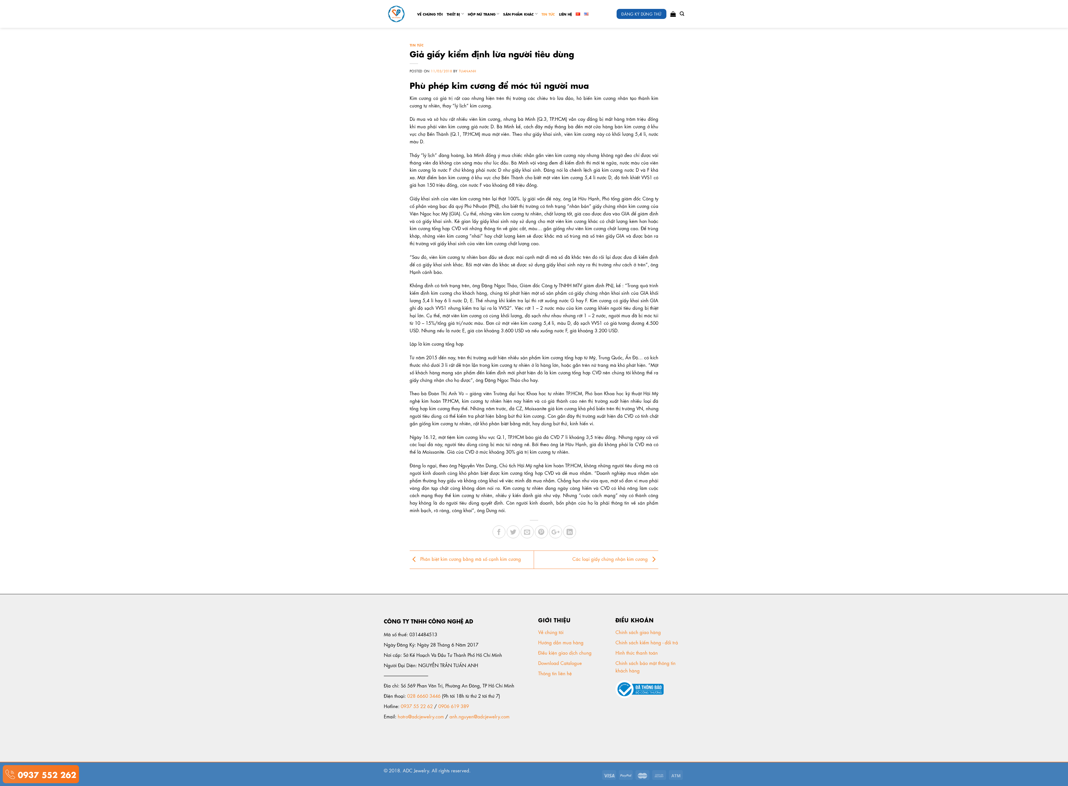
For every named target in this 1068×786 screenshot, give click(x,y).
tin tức (548, 14)
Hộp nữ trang (482, 14)
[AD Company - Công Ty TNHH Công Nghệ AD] (396, 14)
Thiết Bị (453, 14)
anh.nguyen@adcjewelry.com (479, 716)
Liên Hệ (565, 14)
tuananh (467, 70)
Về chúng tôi (430, 14)
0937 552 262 (45, 773)
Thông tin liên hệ (555, 673)
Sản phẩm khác (518, 14)
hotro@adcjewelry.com (421, 716)
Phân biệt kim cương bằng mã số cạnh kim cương (470, 559)
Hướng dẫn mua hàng (561, 642)
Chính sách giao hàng (638, 632)
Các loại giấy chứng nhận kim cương (610, 559)
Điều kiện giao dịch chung (565, 652)
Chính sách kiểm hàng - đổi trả (647, 642)
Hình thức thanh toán (637, 652)
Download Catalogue (560, 663)
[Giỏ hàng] (673, 14)
